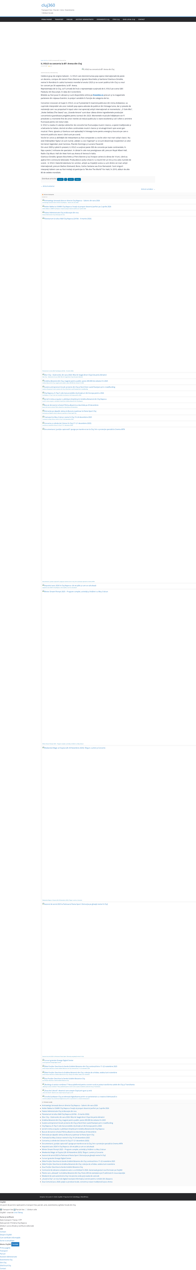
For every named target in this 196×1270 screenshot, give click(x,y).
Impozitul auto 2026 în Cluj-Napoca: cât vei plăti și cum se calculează (68, 1146)
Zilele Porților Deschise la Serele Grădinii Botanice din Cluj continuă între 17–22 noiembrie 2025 (78, 1161)
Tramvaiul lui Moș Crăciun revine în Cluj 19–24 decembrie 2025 (66, 1138)
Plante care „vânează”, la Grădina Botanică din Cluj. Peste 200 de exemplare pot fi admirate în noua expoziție (83, 1173)
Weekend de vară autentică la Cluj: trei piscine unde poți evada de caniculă (70, 1176)
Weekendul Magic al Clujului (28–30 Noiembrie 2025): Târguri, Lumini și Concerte (72, 1152)
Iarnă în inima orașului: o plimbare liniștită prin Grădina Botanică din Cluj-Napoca (73, 1129)
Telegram (78, 179)
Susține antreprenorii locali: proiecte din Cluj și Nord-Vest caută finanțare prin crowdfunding (77, 1123)
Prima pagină (46, 19)
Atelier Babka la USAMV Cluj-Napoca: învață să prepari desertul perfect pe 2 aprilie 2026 (75, 1108)
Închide (15, 1244)
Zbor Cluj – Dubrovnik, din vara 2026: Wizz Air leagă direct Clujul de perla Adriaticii (73, 1117)
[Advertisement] (98, 37)
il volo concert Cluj (54, 72)
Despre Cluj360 (6, 1235)
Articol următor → (148, 189)
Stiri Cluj (116, 19)
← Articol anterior (48, 186)
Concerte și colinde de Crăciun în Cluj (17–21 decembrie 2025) (65, 1140)
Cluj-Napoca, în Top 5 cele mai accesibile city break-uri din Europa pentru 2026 (72, 1126)
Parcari (69, 19)
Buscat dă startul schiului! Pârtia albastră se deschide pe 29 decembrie (69, 1132)
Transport (59, 19)
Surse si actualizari (7, 1240)
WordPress (84, 1197)
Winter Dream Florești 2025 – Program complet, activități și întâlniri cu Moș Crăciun (74, 1149)
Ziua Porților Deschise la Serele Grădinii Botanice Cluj (62, 1167)
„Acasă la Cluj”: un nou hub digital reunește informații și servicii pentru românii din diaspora (77, 1179)
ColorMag (75, 1197)
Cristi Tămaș (18, 1212)
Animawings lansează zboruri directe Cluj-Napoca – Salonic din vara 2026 (70, 1105)
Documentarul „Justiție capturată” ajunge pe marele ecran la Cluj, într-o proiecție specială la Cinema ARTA (82, 1143)
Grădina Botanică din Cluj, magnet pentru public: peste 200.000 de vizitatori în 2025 (74, 1120)
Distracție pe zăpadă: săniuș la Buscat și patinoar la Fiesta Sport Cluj (68, 1135)
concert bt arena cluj (45, 72)
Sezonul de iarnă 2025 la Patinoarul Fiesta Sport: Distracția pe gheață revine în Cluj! (74, 1155)
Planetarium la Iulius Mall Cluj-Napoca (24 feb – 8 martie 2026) (65, 1114)
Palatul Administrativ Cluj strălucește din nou (59, 1111)
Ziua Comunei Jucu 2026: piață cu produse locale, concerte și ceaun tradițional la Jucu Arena (77, 1182)
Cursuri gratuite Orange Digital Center (56, 1158)
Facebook (60, 179)
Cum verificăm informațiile (10, 1238)
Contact (141, 19)
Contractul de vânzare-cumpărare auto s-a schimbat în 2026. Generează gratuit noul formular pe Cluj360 (82, 1170)
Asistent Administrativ (85, 19)
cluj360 (48, 5)
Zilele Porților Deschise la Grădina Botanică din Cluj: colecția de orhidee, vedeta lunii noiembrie (78, 1164)
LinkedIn (71, 179)
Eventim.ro (98, 95)
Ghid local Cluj (129, 19)
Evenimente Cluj (103, 19)
